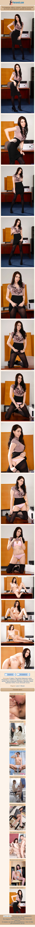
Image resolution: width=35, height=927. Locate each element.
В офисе (12, 678)
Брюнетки (13, 679)
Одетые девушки (11, 681)
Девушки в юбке (27, 678)
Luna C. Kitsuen (20, 686)
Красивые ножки (28, 681)
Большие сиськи (25, 682)
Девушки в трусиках (22, 679)
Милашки (20, 681)
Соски (17, 682)
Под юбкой (18, 678)
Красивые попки (10, 682)
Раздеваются (5, 679)
